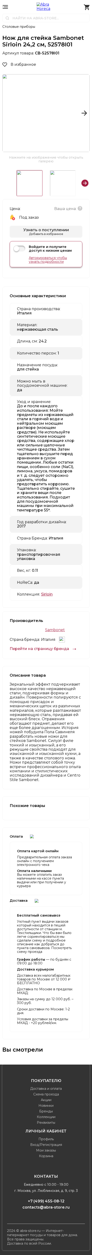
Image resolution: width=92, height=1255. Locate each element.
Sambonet (55, 630)
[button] (8, 113)
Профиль (46, 1139)
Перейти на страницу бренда (39, 649)
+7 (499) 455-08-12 (46, 1201)
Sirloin (47, 594)
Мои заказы (46, 1150)
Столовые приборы (18, 27)
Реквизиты (46, 1122)
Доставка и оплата (46, 1088)
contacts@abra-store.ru (46, 1207)
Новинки (46, 1105)
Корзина (46, 1156)
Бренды (46, 1111)
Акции (46, 1100)
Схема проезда (46, 1094)
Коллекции (46, 1117)
